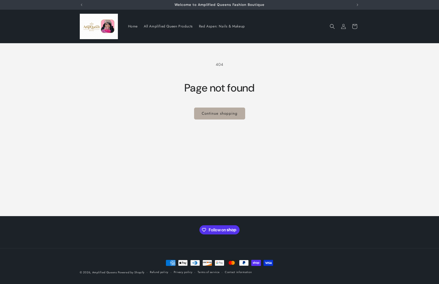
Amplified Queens (105, 272)
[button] (332, 26)
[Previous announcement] (81, 5)
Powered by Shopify (131, 272)
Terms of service (209, 272)
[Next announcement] (357, 5)
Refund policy (159, 272)
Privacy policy (183, 272)
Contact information (238, 272)
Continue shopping (220, 113)
